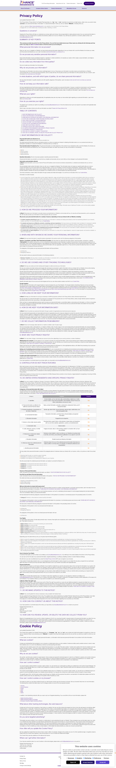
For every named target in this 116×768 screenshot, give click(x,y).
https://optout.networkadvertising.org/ (40, 289)
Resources (84, 8)
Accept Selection (88, 762)
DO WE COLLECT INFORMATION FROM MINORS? (34, 123)
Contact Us (22, 756)
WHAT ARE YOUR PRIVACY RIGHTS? (31, 125)
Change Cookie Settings (25, 765)
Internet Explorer (24, 687)
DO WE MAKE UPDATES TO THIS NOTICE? (32, 129)
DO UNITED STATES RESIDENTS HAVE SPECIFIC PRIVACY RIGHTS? (38, 128)
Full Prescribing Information (48, 3)
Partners (106, 758)
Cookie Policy (76, 281)
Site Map (22, 763)
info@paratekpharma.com (68, 741)
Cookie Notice (83, 172)
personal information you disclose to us (56, 52)
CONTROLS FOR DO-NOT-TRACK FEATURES (33, 126)
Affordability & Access (71, 8)
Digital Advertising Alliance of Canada (29, 699)
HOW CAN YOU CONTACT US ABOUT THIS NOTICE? (35, 131)
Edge (22, 691)
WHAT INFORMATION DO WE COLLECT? (32, 114)
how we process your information (33, 74)
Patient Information (71, 3)
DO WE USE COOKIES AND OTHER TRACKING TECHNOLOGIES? (38, 119)
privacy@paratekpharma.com (26, 37)
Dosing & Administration (56, 8)
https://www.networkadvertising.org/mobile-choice (63, 289)
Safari (22, 690)
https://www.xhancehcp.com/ (36, 26)
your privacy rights (27, 98)
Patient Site (79, 3)
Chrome (22, 685)
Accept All (103, 762)
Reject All (73, 762)
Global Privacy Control (50, 559)
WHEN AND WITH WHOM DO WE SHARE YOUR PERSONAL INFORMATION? (40, 117)
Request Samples (89, 4)
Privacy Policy (23, 758)
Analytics (79, 758)
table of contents (34, 44)
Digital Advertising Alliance (27, 698)
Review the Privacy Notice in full (59, 108)
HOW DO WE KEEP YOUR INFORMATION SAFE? (33, 122)
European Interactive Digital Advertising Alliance (31, 701)
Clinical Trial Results (25, 8)
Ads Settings (75, 287)
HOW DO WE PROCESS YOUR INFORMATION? (33, 115)
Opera (22, 692)
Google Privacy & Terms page (38, 290)
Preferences (97, 758)
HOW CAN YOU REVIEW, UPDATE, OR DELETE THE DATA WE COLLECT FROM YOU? (42, 132)
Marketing (88, 758)
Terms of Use (23, 761)
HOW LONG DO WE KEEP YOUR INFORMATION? (34, 120)
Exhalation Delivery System (42, 8)
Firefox (22, 688)
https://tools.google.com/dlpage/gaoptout (31, 287)
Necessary (71, 758)
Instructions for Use (60, 3)
